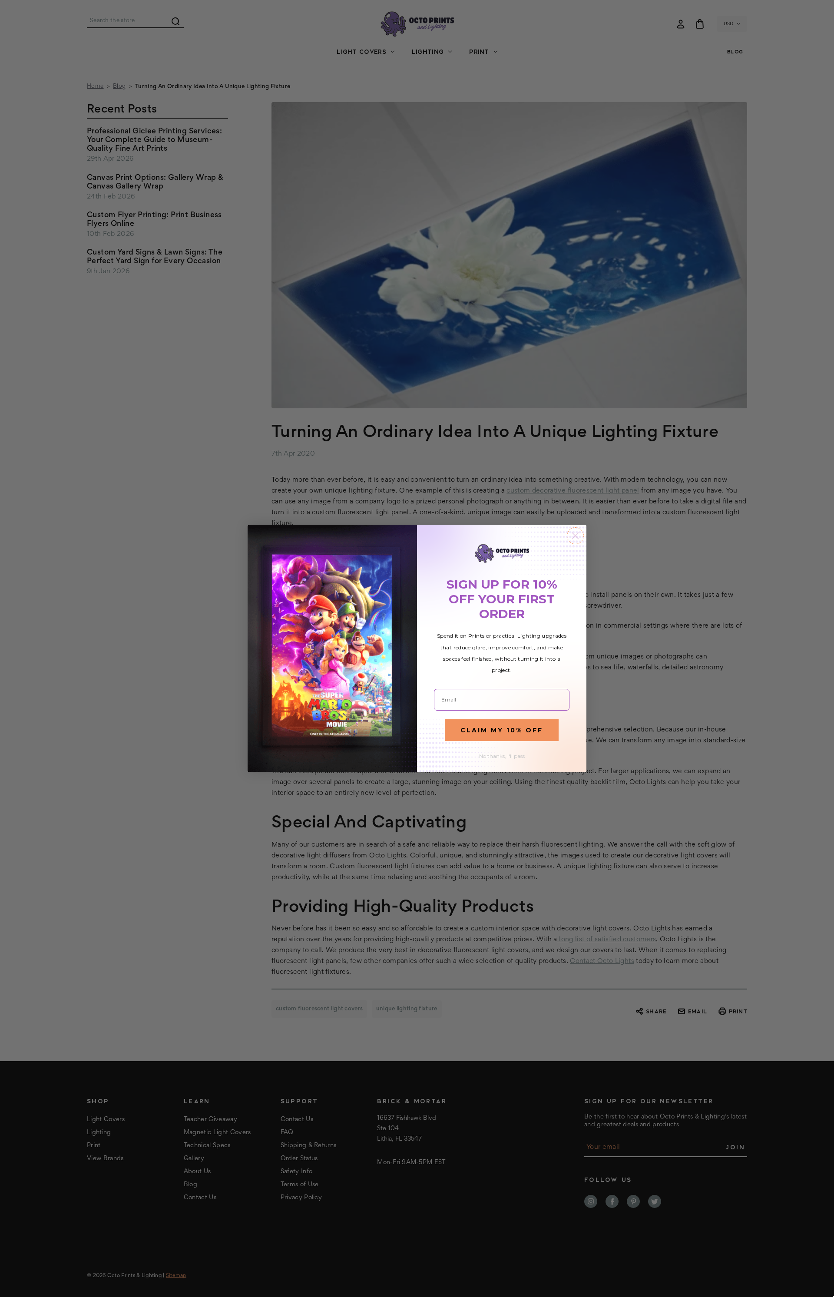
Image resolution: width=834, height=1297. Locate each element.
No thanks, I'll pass (502, 756)
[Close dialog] (575, 535)
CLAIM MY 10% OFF (501, 730)
